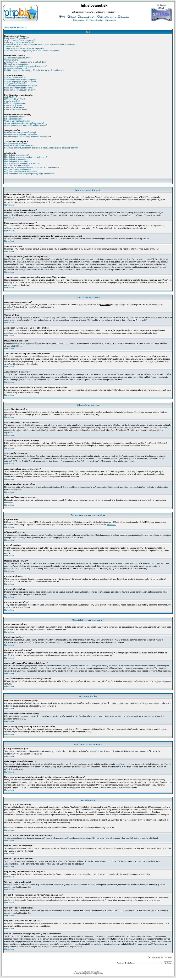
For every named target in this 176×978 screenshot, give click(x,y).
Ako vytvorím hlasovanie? (15, 84)
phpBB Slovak (88, 974)
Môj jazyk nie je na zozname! (16, 64)
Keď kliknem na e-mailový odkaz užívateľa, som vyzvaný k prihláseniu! (34, 70)
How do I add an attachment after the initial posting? (25, 157)
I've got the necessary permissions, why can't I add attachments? (31, 167)
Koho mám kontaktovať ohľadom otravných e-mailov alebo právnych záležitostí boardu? (41, 148)
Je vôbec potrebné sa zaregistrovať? (19, 40)
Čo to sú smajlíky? (12, 101)
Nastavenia (79, 20)
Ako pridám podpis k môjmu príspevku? (20, 82)
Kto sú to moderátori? (13, 119)
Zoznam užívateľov (87, 17)
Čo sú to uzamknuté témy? (15, 109)
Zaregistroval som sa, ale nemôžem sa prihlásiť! (24, 48)
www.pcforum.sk (98, 974)
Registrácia (124, 17)
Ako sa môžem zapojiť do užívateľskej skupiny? (24, 123)
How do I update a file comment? (17, 161)
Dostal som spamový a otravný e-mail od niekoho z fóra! (27, 136)
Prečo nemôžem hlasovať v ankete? (19, 90)
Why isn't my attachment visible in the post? (22, 163)
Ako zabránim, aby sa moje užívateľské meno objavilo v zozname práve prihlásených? (40, 44)
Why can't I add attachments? (16, 165)
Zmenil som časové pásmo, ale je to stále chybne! (25, 62)
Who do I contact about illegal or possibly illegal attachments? (29, 174)
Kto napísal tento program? (15, 144)
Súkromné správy (96, 20)
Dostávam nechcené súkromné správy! (20, 134)
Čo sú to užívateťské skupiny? (17, 121)
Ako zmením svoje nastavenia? (17, 58)
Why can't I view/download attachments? (21, 172)
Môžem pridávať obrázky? (15, 103)
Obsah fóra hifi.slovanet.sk (15, 27)
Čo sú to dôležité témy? (14, 107)
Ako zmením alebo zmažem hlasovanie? (21, 86)
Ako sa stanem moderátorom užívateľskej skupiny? (25, 125)
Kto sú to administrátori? (14, 117)
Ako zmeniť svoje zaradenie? (16, 68)
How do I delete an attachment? (17, 159)
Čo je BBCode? (10, 97)
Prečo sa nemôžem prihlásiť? (16, 38)
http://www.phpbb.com (125, 764)
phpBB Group (17, 346)
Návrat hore (9, 205)
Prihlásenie (111, 20)
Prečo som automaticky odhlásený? (19, 42)
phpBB (84, 972)
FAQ (63, 17)
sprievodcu (111, 525)
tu (41, 754)
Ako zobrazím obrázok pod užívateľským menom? (25, 66)
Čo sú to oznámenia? (13, 105)
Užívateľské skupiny (108, 17)
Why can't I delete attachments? (17, 169)
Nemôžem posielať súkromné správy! (20, 132)
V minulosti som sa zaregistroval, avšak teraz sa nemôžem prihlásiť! (32, 50)
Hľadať (73, 17)
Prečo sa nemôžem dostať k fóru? (18, 88)
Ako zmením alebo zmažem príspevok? (20, 79)
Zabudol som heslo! (12, 46)
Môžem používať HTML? (14, 99)
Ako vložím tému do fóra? (15, 77)
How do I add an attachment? (16, 155)
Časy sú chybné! (11, 60)
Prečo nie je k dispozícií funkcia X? (18, 146)
